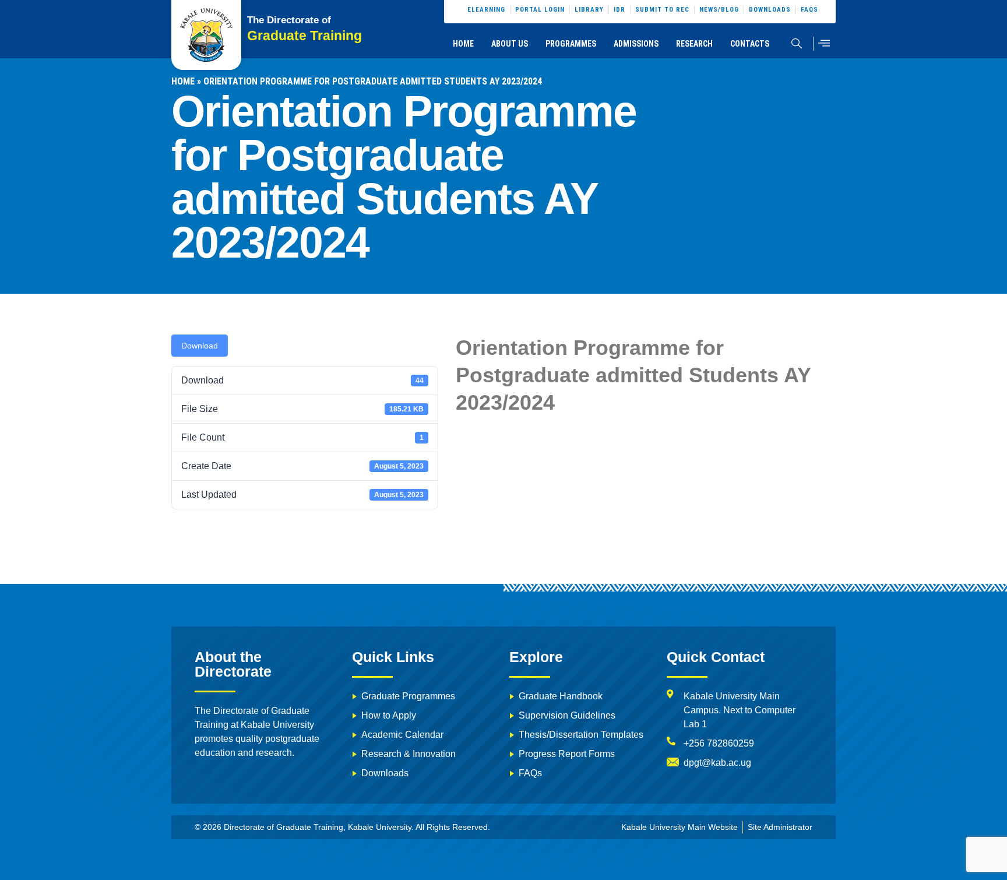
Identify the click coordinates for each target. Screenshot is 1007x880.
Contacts (749, 43)
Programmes (570, 43)
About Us (509, 43)
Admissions (636, 43)
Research (694, 43)
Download (199, 345)
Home (463, 43)
